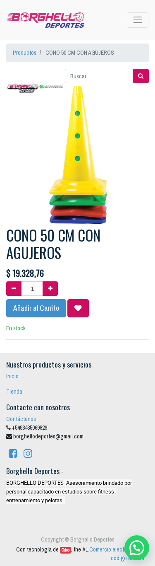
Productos (24, 52)
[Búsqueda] (141, 76)
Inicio (12, 376)
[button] (78, 308)
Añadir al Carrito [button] (36, 308)
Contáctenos (21, 419)
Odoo (65, 550)
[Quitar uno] (13, 288)
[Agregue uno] (50, 288)
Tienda (14, 391)
